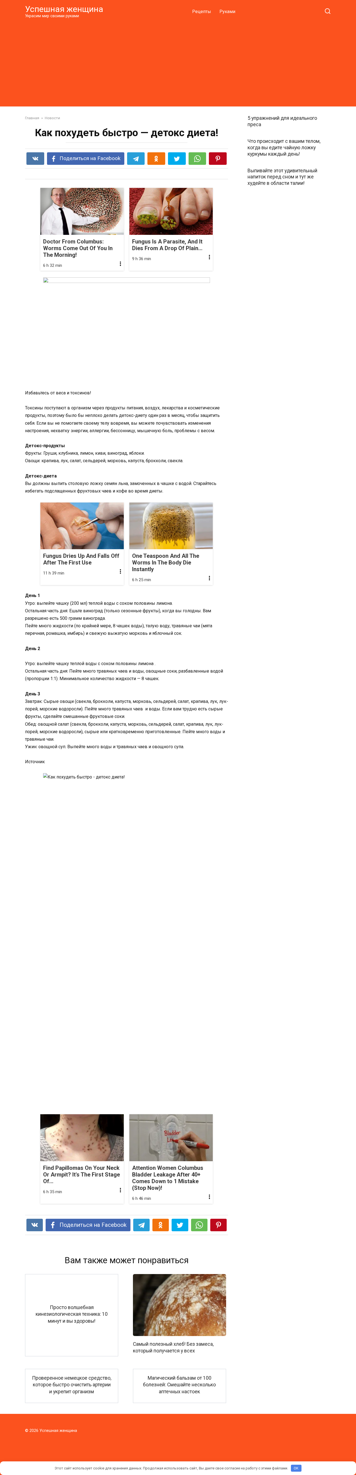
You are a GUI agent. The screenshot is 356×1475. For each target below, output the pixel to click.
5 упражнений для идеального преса (282, 121)
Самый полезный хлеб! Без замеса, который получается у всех (173, 1347)
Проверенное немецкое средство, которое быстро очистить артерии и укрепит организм (71, 1384)
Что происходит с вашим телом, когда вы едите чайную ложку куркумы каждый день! (284, 147)
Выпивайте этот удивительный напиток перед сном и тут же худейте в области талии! (282, 177)
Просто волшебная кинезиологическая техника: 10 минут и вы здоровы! (72, 1314)
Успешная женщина (64, 9)
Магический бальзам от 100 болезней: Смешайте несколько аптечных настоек (179, 1384)
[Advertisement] (178, 62)
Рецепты (201, 11)
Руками (227, 11)
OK (296, 1468)
